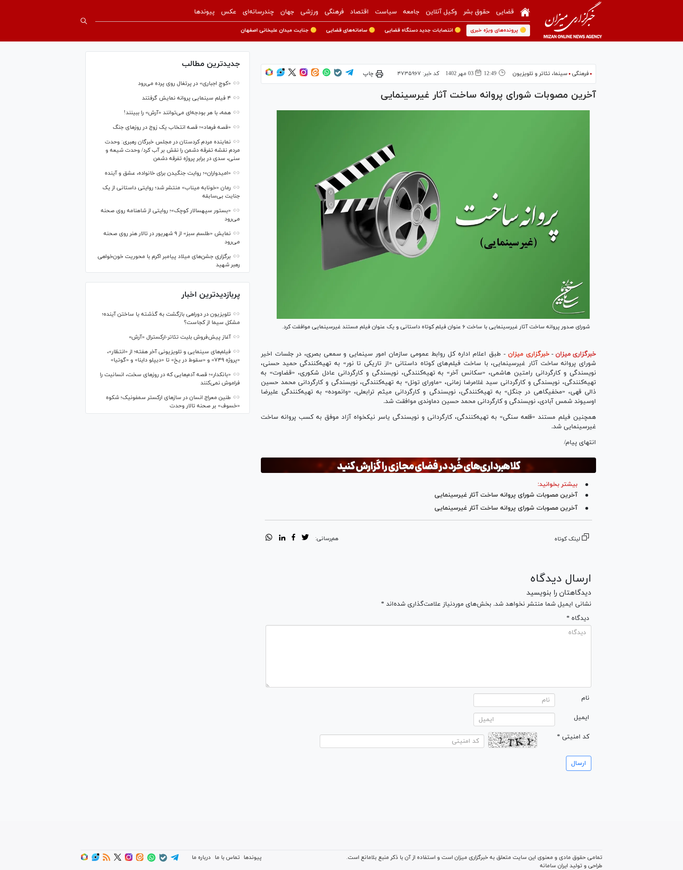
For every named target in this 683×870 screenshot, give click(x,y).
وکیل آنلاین (441, 12)
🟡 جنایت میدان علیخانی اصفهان (279, 30)
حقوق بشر (476, 12)
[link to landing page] (572, 20)
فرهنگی (334, 12)
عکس (228, 12)
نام (585, 698)
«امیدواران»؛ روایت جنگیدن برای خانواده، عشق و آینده (168, 173)
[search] (84, 21)
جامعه (411, 12)
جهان (287, 12)
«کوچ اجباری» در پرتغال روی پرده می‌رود (184, 83)
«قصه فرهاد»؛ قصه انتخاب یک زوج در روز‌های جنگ (172, 127)
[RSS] (106, 859)
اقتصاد (359, 12)
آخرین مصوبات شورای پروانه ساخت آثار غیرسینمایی (505, 495)
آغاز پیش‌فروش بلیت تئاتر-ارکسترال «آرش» (180, 337)
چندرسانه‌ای (258, 12)
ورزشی (309, 12)
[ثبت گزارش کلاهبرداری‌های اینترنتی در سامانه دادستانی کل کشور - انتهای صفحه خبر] (428, 465)
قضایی (505, 12)
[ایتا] (315, 75)
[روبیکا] (269, 75)
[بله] (338, 75)
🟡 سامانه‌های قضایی (350, 30)
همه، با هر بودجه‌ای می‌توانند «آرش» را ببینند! (177, 113)
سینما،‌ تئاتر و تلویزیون (540, 73)
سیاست (386, 12)
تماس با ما (227, 857)
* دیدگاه (577, 618)
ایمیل (581, 717)
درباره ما (201, 857)
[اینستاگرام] (304, 75)
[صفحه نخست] (525, 11)
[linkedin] (282, 538)
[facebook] (293, 538)
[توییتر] (292, 75)
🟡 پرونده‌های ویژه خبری (498, 30)
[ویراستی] (281, 75)
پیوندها (204, 12)
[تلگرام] (349, 75)
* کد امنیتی (573, 737)
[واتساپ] (326, 75)
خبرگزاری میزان (575, 354)
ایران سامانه (554, 866)
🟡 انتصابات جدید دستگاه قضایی (423, 30)
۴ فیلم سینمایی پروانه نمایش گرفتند (186, 98)
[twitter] (305, 538)
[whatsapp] (269, 538)
